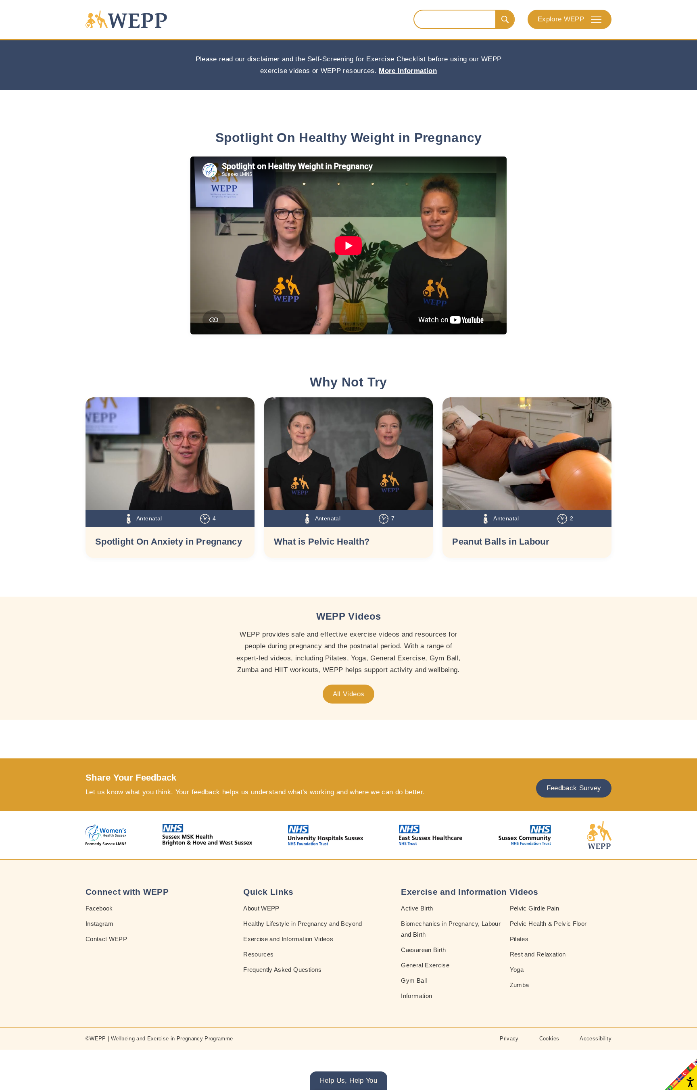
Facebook (99, 908)
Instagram (99, 923)
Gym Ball (414, 980)
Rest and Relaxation (538, 954)
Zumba (519, 984)
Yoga (517, 969)
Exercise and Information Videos (288, 938)
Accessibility (595, 1039)
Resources (258, 954)
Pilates (519, 938)
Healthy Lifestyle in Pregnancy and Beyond (302, 923)
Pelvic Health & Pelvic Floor (548, 923)
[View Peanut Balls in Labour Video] (526, 453)
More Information (408, 71)
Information (416, 995)
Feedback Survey (574, 788)
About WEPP (261, 908)
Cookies (549, 1039)
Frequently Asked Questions (282, 969)
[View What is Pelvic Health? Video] (348, 453)
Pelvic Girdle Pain (534, 908)
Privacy (509, 1039)
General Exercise (425, 965)
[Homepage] (126, 19)
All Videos (349, 694)
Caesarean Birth (423, 949)
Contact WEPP (106, 938)
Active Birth (417, 908)
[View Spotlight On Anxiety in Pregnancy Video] (170, 453)
